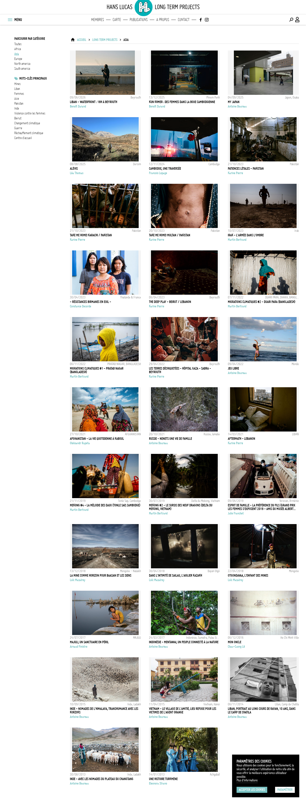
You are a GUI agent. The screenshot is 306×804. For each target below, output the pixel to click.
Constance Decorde (80, 306)
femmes (19, 94)
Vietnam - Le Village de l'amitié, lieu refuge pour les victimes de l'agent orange (182, 710)
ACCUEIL (81, 40)
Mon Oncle (234, 642)
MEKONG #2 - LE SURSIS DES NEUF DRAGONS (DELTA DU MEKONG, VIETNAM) (180, 507)
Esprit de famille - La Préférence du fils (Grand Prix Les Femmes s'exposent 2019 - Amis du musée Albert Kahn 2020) (261, 507)
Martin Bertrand (237, 240)
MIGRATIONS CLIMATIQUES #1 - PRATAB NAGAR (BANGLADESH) (96, 370)
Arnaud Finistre (78, 647)
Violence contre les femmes (29, 113)
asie (16, 99)
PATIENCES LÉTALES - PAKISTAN (246, 168)
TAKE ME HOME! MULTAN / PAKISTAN (169, 235)
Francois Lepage (158, 173)
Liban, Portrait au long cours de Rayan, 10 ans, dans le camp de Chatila (261, 710)
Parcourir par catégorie (29, 39)
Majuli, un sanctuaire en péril (89, 642)
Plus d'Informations (247, 780)
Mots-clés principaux (33, 78)
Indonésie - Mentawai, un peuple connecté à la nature (183, 642)
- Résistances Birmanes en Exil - (90, 302)
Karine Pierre (235, 173)
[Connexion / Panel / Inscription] (297, 20)
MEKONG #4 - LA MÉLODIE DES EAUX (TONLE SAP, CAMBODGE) (105, 505)
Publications (139, 19)
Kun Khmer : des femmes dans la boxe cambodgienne (182, 102)
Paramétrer (285, 790)
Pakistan (18, 104)
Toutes (18, 44)
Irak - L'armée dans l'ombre (246, 235)
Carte (117, 19)
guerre (18, 128)
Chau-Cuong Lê (236, 647)
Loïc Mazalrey (77, 580)
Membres (97, 19)
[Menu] (9, 19)
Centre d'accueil (23, 138)
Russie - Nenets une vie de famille (170, 438)
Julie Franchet (236, 513)
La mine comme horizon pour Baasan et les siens (100, 575)
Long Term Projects (104, 40)
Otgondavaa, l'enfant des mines (248, 575)
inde (16, 108)
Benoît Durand (78, 106)
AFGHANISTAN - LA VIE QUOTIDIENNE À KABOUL (97, 438)
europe (18, 59)
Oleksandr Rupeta (80, 443)
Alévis (74, 168)
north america (22, 64)
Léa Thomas (76, 173)
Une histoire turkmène (163, 779)
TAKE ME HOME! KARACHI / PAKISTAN (91, 235)
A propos (162, 19)
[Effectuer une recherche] (291, 20)
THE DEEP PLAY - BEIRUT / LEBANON (170, 302)
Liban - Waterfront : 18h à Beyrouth (93, 102)
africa (17, 49)
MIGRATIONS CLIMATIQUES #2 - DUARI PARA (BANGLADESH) (261, 302)
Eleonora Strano (158, 783)
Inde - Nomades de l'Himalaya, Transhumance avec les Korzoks (104, 710)
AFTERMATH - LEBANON (241, 438)
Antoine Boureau (237, 106)
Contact (184, 19)
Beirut (17, 118)
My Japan (233, 102)
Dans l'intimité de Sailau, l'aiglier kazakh (175, 575)
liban (17, 89)
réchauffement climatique (28, 133)
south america (22, 69)
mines (17, 84)
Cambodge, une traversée (165, 168)
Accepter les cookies (252, 790)
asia (16, 54)
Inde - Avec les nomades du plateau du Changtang (101, 779)
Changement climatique (27, 123)
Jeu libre (233, 368)
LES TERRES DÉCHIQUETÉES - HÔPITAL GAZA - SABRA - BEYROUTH (180, 370)
